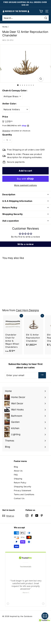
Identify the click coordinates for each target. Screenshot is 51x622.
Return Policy (20, 482)
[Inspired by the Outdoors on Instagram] (27, 515)
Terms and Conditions (24, 494)
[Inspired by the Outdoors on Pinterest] (41, 515)
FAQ (16, 474)
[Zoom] (40, 78)
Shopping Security (22, 486)
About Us (18, 471)
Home (4, 27)
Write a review (25, 244)
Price (5, 116)
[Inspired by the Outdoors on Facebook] (31, 515)
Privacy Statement (22, 490)
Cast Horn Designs (27, 310)
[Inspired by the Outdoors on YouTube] (36, 515)
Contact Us (19, 498)
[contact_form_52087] (44, 615)
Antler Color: (9, 103)
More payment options (25, 185)
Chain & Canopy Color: (14, 90)
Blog (16, 467)
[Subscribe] (42, 375)
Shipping (6, 131)
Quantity (7, 134)
